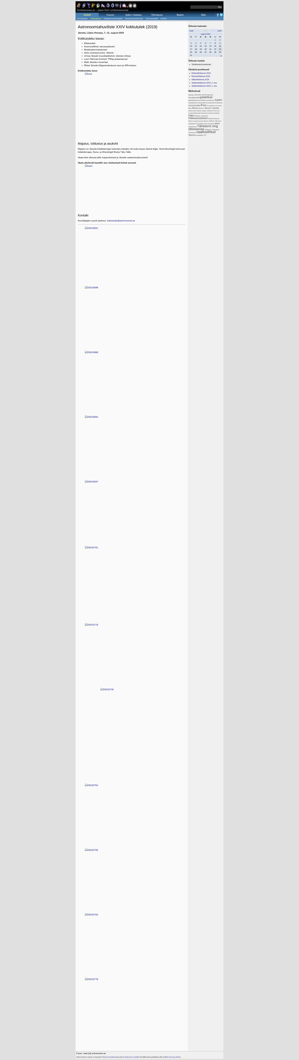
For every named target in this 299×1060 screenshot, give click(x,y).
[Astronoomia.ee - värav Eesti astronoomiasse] (107, 7)
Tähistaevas (157, 15)
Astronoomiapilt (152, 19)
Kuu (203, 105)
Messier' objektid (212, 108)
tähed (216, 123)
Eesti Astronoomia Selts (134, 19)
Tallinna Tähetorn (215, 121)
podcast (210, 113)
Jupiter (218, 100)
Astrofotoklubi (82, 19)
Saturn (190, 121)
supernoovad (198, 121)
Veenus (192, 135)
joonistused (210, 100)
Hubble (202, 100)
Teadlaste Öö (193, 124)
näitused (210, 111)
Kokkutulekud (95, 19)
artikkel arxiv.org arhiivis (171, 1057)
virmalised (199, 135)
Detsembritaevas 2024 (201, 73)
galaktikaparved (194, 100)
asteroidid (197, 95)
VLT (205, 135)
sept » (220, 31)
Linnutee (218, 105)
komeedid (210, 103)
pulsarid (216, 113)
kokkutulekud (202, 103)
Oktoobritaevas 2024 (200, 79)
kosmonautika (194, 105)
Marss (195, 108)
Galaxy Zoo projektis (132, 1057)
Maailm (180, 15)
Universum (192, 132)
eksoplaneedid (193, 97)
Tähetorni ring (207, 126)
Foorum (110, 15)
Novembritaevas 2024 (201, 76)
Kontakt (163, 19)
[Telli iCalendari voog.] (205, 31)
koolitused (218, 103)
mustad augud (201, 111)
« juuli (191, 31)
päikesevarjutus (213, 118)
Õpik (203, 15)
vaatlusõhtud (206, 132)
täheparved (192, 126)
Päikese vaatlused (201, 116)
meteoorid (192, 111)
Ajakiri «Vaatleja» (133, 15)
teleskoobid (203, 124)
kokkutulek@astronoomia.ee (121, 220)
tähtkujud (208, 129)
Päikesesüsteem (198, 118)
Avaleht (87, 15)
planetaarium (202, 113)
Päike (191, 115)
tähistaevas (196, 129)
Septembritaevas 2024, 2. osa (204, 83)
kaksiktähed (192, 103)
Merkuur (201, 108)
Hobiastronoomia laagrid (113, 19)
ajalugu (191, 95)
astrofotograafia (207, 95)
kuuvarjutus (211, 105)
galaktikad (206, 97)
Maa (190, 108)
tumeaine (210, 124)
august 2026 (205, 34)
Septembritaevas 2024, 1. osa (204, 86)
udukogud (215, 129)
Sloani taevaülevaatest (110, 1057)
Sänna (206, 121)
